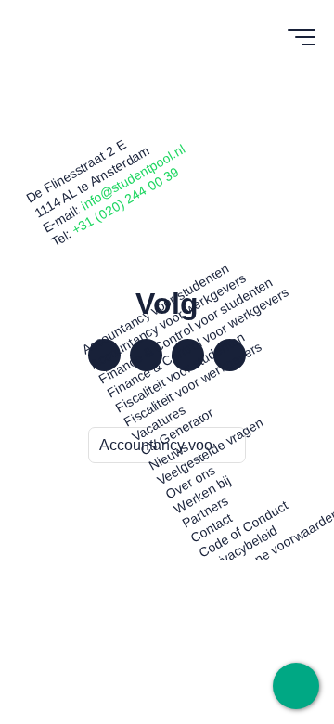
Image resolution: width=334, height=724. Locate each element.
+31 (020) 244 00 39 (126, 201)
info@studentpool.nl (133, 177)
